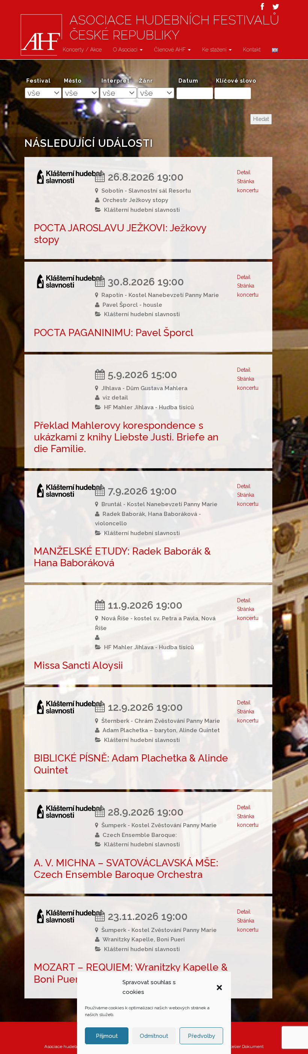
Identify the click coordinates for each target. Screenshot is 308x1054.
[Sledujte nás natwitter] (275, 6)
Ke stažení (215, 50)
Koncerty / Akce (82, 50)
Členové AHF (170, 50)
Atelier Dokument (245, 1046)
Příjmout (107, 1036)
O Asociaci (126, 50)
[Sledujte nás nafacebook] (262, 6)
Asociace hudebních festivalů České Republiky (174, 27)
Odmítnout (154, 1036)
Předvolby (201, 1036)
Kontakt (252, 50)
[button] (219, 987)
